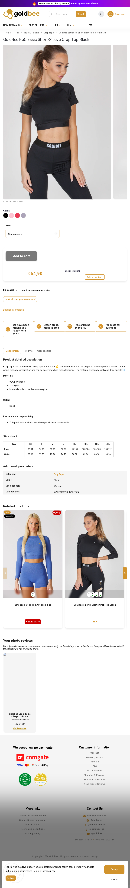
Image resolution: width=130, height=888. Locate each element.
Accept (114, 869)
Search (80, 14)
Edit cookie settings (89, 856)
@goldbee (96, 833)
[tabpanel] (33, 569)
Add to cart (21, 256)
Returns (95, 761)
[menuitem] (14, 25)
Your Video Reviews (94, 784)
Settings (11, 878)
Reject (114, 879)
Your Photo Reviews (95, 779)
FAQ (95, 766)
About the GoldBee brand (33, 815)
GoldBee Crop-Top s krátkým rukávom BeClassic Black (20, 716)
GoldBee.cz (97, 820)
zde (54, 871)
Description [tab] (12, 350)
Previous (5, 573)
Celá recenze (19, 728)
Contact (94, 752)
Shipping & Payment (95, 775)
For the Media (33, 824)
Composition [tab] (44, 350)
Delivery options (95, 277)
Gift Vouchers (94, 770)
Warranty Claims (95, 757)
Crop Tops (59, 474)
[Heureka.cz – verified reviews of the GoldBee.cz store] (39, 778)
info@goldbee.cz (96, 815)
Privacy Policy (33, 833)
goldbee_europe (96, 824)
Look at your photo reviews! (20, 299)
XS (33, 594)
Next (125, 573)
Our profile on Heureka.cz (33, 820)
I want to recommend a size (35, 290)
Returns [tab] (28, 350)
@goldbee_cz (96, 829)
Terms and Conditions (33, 829)
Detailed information (13, 310)
